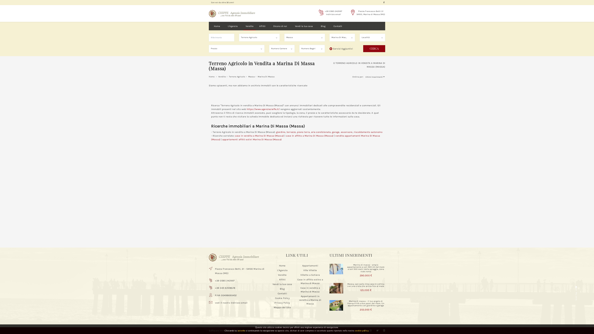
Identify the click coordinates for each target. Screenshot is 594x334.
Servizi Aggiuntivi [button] (343, 48)
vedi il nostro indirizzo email (231, 302)
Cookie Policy (282, 298)
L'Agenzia (233, 26)
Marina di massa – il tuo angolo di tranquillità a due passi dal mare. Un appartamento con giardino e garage (365, 303)
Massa (251, 76)
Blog (323, 26)
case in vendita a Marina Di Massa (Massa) (259, 135)
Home (217, 26)
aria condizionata (321, 132)
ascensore (347, 132)
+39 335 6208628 (225, 288)
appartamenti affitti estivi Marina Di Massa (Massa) (252, 139)
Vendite (250, 26)
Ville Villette (310, 270)
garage (336, 132)
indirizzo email (333, 14)
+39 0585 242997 (333, 11)
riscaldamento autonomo (368, 132)
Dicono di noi (280, 26)
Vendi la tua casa (304, 26)
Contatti (338, 26)
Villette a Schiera (310, 275)
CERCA (374, 48)
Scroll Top (576, 295)
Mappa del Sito (282, 307)
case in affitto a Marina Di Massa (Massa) (309, 135)
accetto (241, 331)
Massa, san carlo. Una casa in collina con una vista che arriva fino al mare (365, 285)
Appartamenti (310, 265)
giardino (280, 132)
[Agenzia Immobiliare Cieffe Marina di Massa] (232, 11)
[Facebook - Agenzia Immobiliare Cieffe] (384, 3)
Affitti (262, 26)
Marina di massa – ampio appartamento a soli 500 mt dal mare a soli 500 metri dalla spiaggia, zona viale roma (365, 268)
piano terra (303, 132)
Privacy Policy (282, 302)
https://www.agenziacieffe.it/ (263, 109)
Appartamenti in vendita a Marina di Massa (310, 300)
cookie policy (362, 331)
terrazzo (291, 132)
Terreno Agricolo (237, 76)
